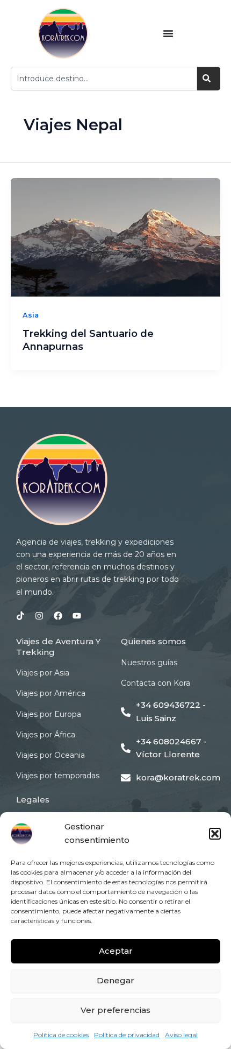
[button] (215, 833)
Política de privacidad (127, 1035)
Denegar (115, 980)
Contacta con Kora (155, 683)
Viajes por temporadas (57, 775)
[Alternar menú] (168, 33)
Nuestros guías (149, 662)
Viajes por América (50, 693)
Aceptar (116, 951)
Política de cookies (61, 1035)
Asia (31, 315)
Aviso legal (181, 1035)
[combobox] (104, 78)
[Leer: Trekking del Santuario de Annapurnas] (115, 237)
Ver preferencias (115, 1010)
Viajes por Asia (42, 673)
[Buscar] (208, 78)
